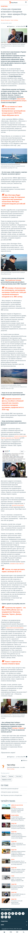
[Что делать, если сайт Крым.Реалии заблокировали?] (6, 900)
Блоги (12, 859)
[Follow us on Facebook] (2, 913)
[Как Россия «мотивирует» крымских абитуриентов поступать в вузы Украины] (6, 825)
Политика (4, 6)
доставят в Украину (18, 728)
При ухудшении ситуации (13, 280)
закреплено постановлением (14, 628)
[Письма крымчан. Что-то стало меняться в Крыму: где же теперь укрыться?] (6, 861)
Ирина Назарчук (5, 20)
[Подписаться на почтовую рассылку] (9, 917)
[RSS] (2, 917)
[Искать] (23, 932)
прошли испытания (18, 505)
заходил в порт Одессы (17, 563)
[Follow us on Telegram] (19, 913)
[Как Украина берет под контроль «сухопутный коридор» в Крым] (6, 806)
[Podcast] (5, 917)
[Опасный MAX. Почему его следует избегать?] (6, 894)
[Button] (10, 26)
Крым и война (15, 815)
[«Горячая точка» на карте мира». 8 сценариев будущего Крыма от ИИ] (6, 877)
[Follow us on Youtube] (9, 913)
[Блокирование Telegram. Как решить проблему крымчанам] (6, 885)
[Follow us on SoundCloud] (23, 913)
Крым (12, 876)
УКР (17, 932)
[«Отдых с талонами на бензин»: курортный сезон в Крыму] (6, 843)
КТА (11, 932)
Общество (13, 823)
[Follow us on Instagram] (12, 913)
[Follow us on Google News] (16, 913)
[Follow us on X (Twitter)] (5, 913)
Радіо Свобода (14, 20)
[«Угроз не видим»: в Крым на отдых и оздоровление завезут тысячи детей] (6, 869)
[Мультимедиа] (4, 932)
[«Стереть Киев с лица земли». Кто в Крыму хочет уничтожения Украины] (6, 816)
